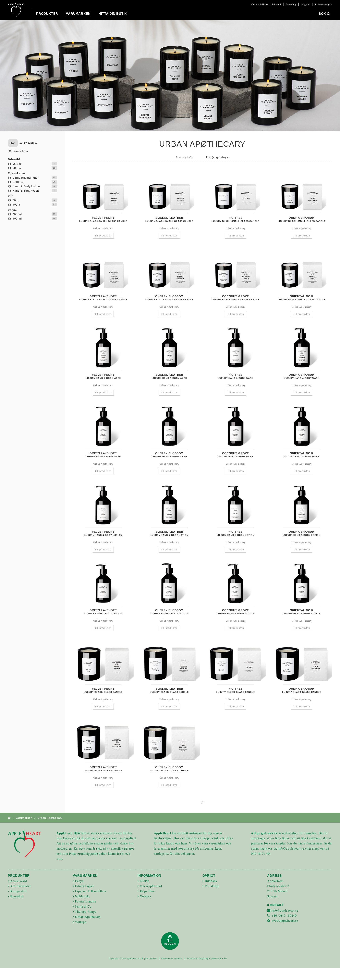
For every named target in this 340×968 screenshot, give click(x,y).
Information (149, 875)
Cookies (145, 896)
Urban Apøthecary (88, 916)
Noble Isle (82, 896)
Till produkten (103, 235)
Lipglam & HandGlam (90, 891)
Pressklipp (291, 4)
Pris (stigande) (216, 157)
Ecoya (79, 881)
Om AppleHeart (259, 4)
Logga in (305, 4)
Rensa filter (19, 151)
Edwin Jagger (84, 886)
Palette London (85, 901)
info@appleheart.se (285, 910)
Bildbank (277, 4)
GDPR (144, 881)
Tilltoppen (170, 942)
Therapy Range (85, 911)
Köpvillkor (147, 891)
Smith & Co (83, 906)
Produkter (47, 13)
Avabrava (178, 958)
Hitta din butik (113, 13)
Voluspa (80, 922)
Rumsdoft (17, 896)
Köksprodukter (20, 886)
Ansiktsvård (18, 881)
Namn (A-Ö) (184, 157)
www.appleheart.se (285, 920)
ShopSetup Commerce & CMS (213, 958)
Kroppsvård (18, 891)
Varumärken (78, 13)
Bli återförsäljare (323, 4)
